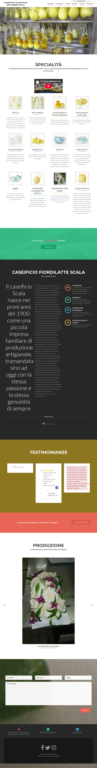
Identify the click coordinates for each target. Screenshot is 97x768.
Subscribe (89, 3)
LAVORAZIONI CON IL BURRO (48, 646)
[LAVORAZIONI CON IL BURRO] (48, 601)
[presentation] (68, 288)
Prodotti (74, 3)
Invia (85, 710)
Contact (82, 3)
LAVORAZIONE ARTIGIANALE (77, 309)
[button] (5, 605)
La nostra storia (81, 522)
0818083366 (50, 240)
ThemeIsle (56, 756)
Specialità (50, 3)
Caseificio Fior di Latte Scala (15, 2)
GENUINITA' (76, 297)
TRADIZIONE (77, 285)
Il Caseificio (59, 3)
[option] (48, 604)
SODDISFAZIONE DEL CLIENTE (80, 321)
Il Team (67, 3)
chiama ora (48, 247)
